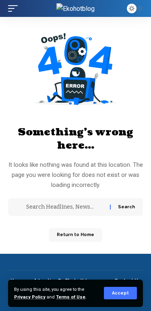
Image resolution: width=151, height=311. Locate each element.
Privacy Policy (30, 297)
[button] (120, 293)
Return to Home (75, 234)
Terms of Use (70, 297)
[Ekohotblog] (75, 8)
